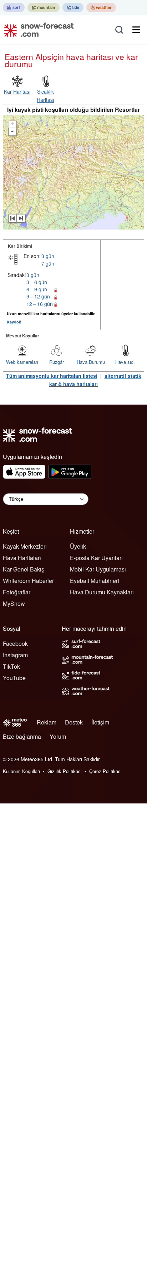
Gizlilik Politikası (64, 771)
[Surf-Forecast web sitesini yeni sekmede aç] (14, 7)
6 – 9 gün (36, 289)
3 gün (47, 255)
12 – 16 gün (39, 303)
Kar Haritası (17, 91)
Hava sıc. (125, 361)
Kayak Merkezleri (25, 546)
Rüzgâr (56, 361)
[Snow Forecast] (36, 30)
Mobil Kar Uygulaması (98, 569)
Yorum (58, 736)
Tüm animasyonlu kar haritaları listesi (51, 375)
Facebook (15, 643)
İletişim (100, 722)
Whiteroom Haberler (28, 580)
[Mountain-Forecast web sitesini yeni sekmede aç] (43, 7)
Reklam (46, 722)
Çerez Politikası (105, 771)
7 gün (47, 263)
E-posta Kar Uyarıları (96, 558)
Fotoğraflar (16, 592)
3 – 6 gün (36, 282)
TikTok (11, 666)
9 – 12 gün (38, 296)
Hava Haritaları (22, 558)
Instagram (15, 655)
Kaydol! (14, 322)
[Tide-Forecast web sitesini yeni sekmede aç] (72, 7)
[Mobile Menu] (136, 29)
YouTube (14, 678)
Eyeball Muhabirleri (94, 580)
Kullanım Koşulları (21, 771)
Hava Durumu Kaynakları (102, 592)
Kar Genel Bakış (23, 569)
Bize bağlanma (22, 736)
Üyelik (78, 546)
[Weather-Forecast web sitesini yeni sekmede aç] (101, 7)
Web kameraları (22, 361)
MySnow (14, 603)
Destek (74, 722)
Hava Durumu (91, 361)
